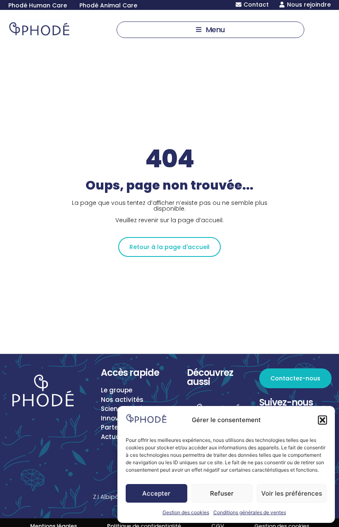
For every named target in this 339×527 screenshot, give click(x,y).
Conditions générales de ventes (249, 512)
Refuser (222, 493)
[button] (322, 420)
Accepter (156, 493)
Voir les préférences (291, 493)
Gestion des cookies (185, 512)
